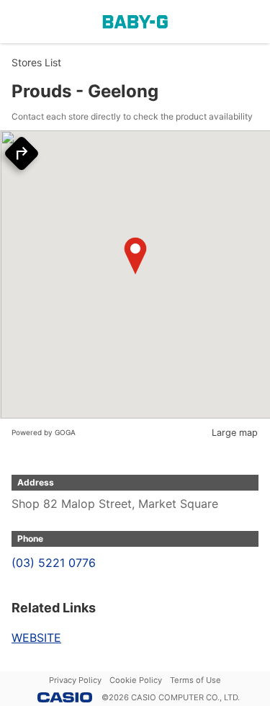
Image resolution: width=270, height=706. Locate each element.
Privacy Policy (75, 680)
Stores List (36, 62)
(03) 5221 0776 (54, 562)
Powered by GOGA (44, 432)
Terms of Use (195, 680)
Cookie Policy (135, 680)
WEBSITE (36, 637)
